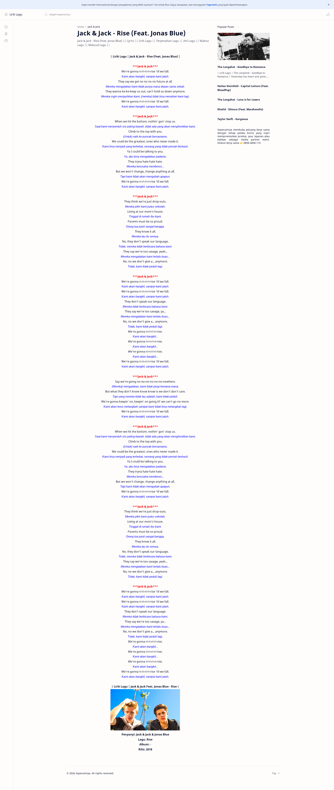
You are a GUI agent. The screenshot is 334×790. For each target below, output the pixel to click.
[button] (328, 14)
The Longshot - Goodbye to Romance (241, 67)
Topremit (211, 4)
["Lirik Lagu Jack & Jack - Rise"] (145, 709)
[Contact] (6, 40)
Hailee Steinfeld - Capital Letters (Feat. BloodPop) (243, 88)
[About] (6, 33)
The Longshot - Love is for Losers (238, 99)
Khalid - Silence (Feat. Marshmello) (240, 109)
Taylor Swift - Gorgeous (232, 119)
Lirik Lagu (16, 14)
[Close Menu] (329, 4)
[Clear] (99, 14)
